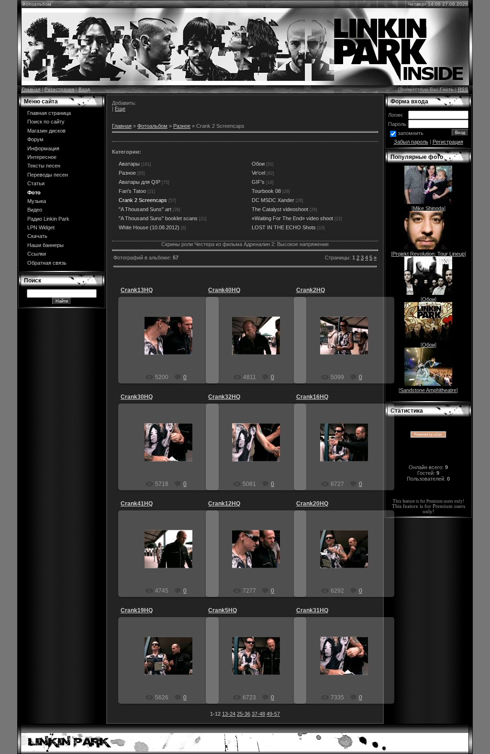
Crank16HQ (312, 397)
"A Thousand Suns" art (145, 209)
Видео (34, 210)
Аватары (129, 164)
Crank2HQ (310, 290)
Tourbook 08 (266, 191)
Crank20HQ (312, 503)
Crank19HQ (137, 610)
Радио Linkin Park (48, 219)
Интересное (41, 157)
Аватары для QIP (139, 182)
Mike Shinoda (428, 208)
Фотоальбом (152, 126)
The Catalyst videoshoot (280, 209)
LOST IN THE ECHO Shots (284, 227)
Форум (35, 139)
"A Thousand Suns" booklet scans (158, 218)
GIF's (258, 182)
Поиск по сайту (46, 121)
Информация (43, 148)
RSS (463, 89)
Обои (258, 164)
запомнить (410, 133)
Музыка (36, 201)
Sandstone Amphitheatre (428, 390)
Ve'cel (258, 173)
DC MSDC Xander (273, 200)
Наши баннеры (45, 245)
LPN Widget (41, 227)
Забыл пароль (411, 142)
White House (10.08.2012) (149, 227)
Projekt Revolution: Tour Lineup (428, 254)
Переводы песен (47, 175)
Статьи (36, 183)
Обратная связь (47, 263)
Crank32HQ (224, 397)
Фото (34, 192)
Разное (181, 126)
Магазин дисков (46, 131)
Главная (31, 89)
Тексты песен (43, 166)
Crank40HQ (224, 290)
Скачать (37, 236)
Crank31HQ (312, 610)
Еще (120, 109)
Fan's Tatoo (132, 191)
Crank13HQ (137, 290)
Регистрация (59, 89)
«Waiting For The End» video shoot (292, 218)
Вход (84, 89)
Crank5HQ (222, 610)
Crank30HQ (137, 397)
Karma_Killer (173, 343)
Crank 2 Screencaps (143, 200)
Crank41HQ (137, 503)
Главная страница (49, 113)
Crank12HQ (224, 503)
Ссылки (36, 254)
